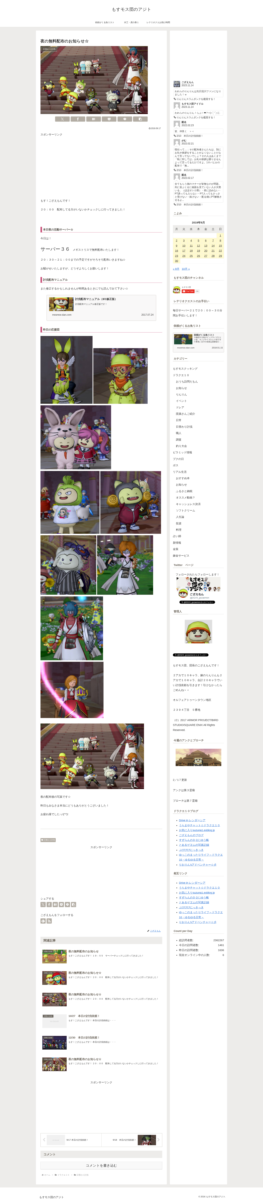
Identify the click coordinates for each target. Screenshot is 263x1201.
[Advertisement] (101, 168)
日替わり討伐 (49, 840)
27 (205, 255)
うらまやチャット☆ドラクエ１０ (199, 825)
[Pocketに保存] (109, 119)
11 (191, 245)
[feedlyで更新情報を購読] (43, 921)
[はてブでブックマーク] (93, 119)
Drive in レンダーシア (192, 820)
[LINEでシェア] (124, 119)
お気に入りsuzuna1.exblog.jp (197, 830)
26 (198, 255)
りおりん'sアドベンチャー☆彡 (197, 864)
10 (183, 245)
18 (191, 250)
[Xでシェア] (62, 119)
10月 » (186, 268)
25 (191, 255)
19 (198, 250)
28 (213, 255)
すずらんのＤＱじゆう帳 (194, 840)
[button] (140, 119)
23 (176, 255)
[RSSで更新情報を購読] (49, 921)
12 (198, 245)
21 (213, 250)
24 (183, 255)
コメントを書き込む (101, 1165)
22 (220, 250)
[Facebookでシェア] (78, 119)
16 (176, 250)
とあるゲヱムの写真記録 (194, 844)
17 (183, 250)
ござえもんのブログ (191, 835)
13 (205, 245)
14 (213, 245)
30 (176, 260)
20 (205, 250)
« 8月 (176, 268)
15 (220, 245)
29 (220, 255)
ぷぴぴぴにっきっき (191, 849)
